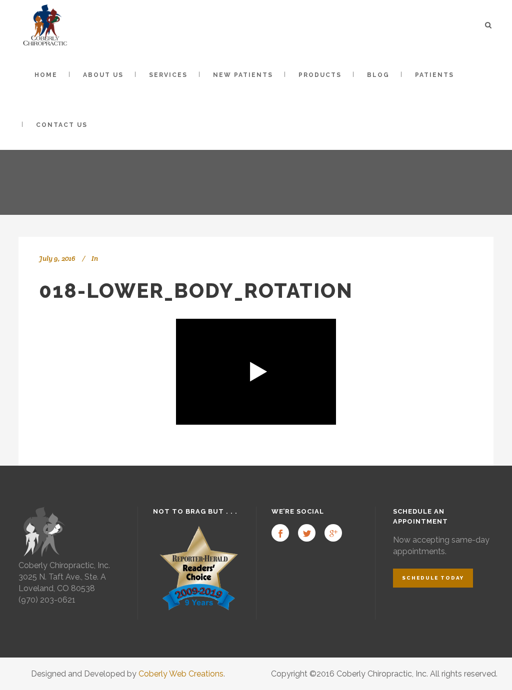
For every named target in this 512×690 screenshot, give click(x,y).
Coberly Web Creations (181, 674)
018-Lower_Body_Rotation (196, 290)
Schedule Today (433, 578)
